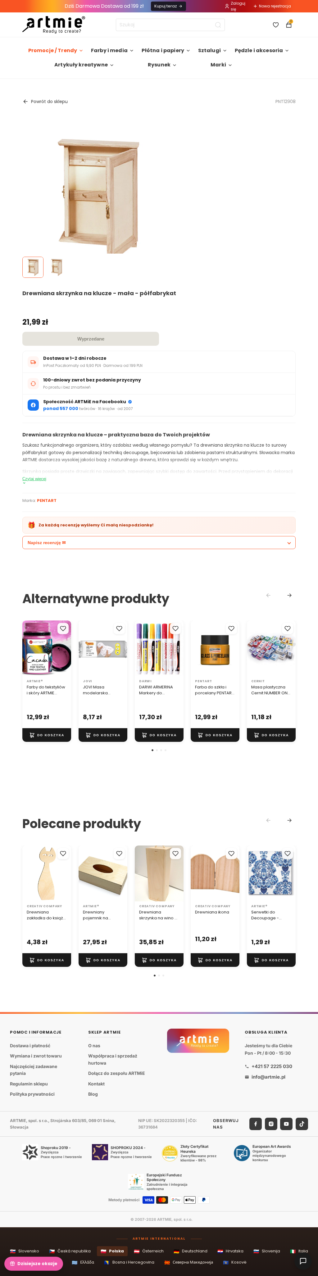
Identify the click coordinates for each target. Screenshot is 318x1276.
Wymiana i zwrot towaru (36, 1056)
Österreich (149, 1251)
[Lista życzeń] (276, 25)
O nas (94, 1045)
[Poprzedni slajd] (29, 648)
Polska (112, 1251)
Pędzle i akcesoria (259, 50)
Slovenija (266, 1251)
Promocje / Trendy (52, 50)
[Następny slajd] (64, 648)
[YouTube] (286, 1124)
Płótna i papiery (163, 50)
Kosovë (235, 1262)
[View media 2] (56, 267)
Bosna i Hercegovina (129, 1262)
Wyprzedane (90, 338)
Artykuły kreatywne (81, 64)
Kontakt (96, 1083)
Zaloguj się (238, 6)
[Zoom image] (97, 200)
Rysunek (159, 64)
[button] (152, 750)
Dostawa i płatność (30, 1045)
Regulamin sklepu (29, 1083)
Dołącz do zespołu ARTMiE (116, 1073)
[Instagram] (271, 1124)
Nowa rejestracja (275, 6)
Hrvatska (230, 1251)
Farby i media (109, 50)
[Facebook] (255, 1124)
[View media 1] (32, 267)
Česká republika (70, 1251)
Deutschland (190, 1251)
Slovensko (24, 1251)
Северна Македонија (188, 1262)
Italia (299, 1251)
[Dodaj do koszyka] (46, 735)
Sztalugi (209, 50)
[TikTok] (302, 1124)
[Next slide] (289, 595)
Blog (93, 1094)
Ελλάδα (83, 1262)
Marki (218, 64)
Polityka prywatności (32, 1094)
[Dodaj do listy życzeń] (63, 628)
